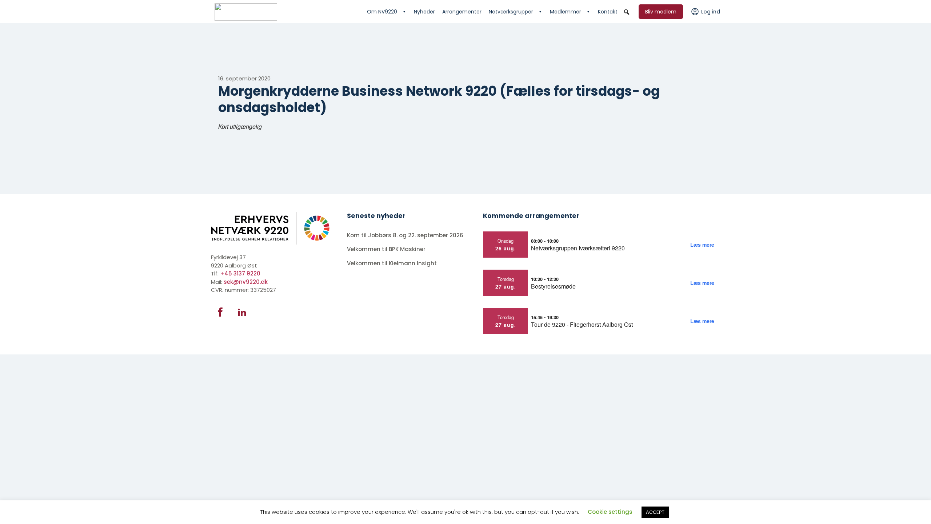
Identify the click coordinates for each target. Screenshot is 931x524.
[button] (626, 12)
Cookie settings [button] (610, 512)
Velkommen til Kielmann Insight (392, 263)
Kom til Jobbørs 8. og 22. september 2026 (405, 235)
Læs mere (702, 244)
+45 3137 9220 (240, 273)
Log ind (710, 11)
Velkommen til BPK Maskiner (387, 249)
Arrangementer (462, 11)
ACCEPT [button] (655, 512)
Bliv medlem (660, 11)
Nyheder (424, 11)
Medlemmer (565, 11)
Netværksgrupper (511, 11)
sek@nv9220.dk (246, 282)
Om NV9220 (382, 11)
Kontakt (608, 11)
